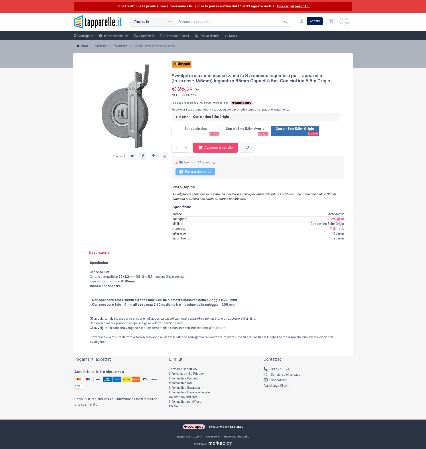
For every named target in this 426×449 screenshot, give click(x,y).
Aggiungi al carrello (218, 148)
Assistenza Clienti (276, 386)
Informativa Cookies (183, 378)
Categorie (86, 36)
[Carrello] (331, 22)
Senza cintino (201, 131)
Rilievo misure (209, 36)
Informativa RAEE (182, 383)
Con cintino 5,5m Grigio (297, 131)
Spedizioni (146, 36)
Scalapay (236, 426)
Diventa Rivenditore (183, 397)
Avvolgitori (121, 45)
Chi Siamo (176, 406)
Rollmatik (337, 229)
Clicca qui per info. (293, 6)
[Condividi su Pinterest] (154, 156)
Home (84, 45)
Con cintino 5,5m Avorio (247, 131)
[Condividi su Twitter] (132, 156)
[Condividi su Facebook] (143, 156)
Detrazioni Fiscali (176, 36)
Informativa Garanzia (184, 388)
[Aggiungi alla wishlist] (247, 148)
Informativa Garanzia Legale (189, 392)
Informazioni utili (116, 36)
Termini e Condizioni (183, 369)
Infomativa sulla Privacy (186, 374)
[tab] (99, 252)
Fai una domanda (197, 172)
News (233, 36)
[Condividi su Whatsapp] (164, 156)
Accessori (101, 45)
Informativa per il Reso (185, 402)
